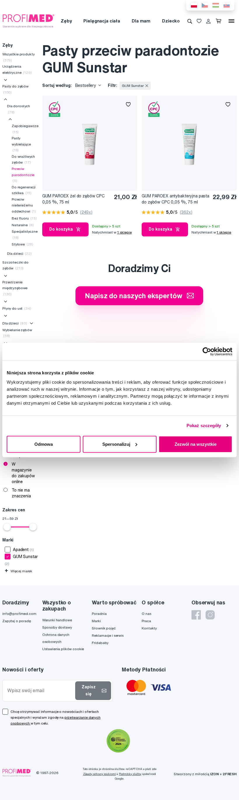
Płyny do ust (16, 308)
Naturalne (23, 225)
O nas (146, 613)
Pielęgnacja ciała (101, 21)
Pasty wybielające (21, 144)
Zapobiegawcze (25, 129)
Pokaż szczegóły (204, 425)
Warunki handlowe (57, 620)
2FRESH (230, 774)
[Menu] (231, 20)
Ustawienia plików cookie (63, 649)
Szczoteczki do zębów (15, 265)
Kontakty (149, 628)
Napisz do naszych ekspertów (133, 295)
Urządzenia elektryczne (17, 69)
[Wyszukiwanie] (189, 21)
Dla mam (141, 21)
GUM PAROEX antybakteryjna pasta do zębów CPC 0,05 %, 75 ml (175, 199)
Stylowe (22, 244)
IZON (214, 774)
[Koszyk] (219, 20)
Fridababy (100, 643)
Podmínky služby (130, 774)
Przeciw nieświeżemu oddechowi (24, 205)
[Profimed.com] (28, 21)
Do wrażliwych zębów (23, 159)
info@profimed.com (19, 613)
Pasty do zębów (15, 89)
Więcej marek (18, 571)
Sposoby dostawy (57, 627)
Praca (146, 621)
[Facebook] (196, 615)
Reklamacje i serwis (107, 635)
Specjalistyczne (25, 234)
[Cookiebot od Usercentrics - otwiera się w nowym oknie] (206, 351)
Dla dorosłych (18, 109)
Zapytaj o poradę (16, 621)
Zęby (66, 21)
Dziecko (171, 21)
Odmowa (43, 443)
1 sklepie (124, 232)
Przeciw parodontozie (23, 175)
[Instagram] (210, 615)
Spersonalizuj (116, 443)
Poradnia (99, 613)
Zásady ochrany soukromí (99, 774)
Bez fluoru (24, 218)
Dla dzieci (19, 253)
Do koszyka (61, 229)
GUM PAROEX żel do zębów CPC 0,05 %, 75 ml (73, 199)
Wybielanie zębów (17, 333)
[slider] (7, 527)
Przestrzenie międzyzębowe (14, 288)
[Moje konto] (208, 21)
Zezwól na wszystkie (196, 443)
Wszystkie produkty (18, 57)
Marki (96, 621)
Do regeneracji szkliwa (24, 190)
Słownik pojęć (103, 628)
